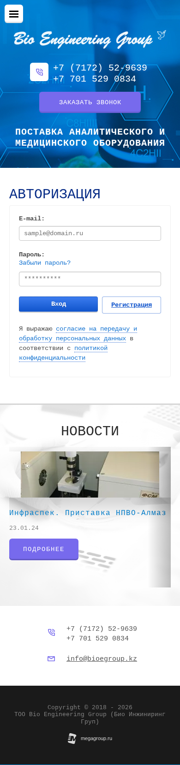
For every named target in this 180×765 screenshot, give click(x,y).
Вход (58, 304)
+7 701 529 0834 (94, 79)
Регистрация (131, 304)
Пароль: (32, 254)
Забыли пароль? (45, 263)
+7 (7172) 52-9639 (100, 68)
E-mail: (32, 218)
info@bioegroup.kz (101, 659)
